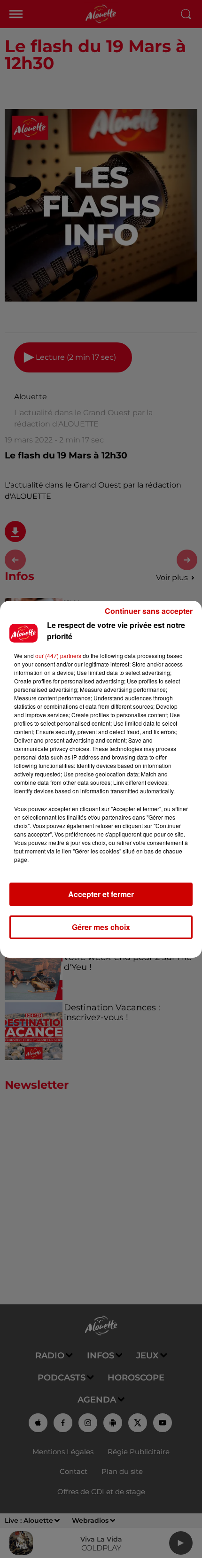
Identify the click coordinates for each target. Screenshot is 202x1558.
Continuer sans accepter (149, 610)
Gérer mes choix (101, 927)
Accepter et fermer (101, 894)
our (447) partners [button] (58, 655)
